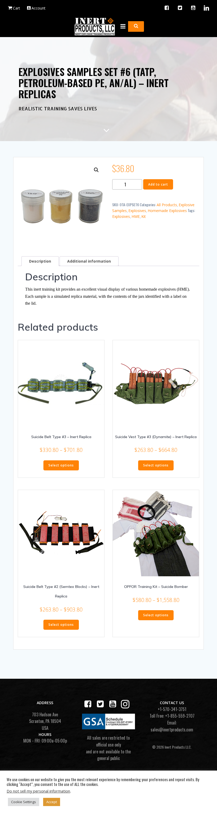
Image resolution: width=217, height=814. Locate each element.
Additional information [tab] (89, 261)
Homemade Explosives (167, 210)
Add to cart (158, 184)
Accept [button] (51, 801)
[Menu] (122, 26)
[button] (96, 170)
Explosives (137, 210)
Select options (61, 465)
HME (136, 216)
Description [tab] (40, 261)
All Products (167, 204)
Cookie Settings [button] (23, 801)
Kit (143, 216)
